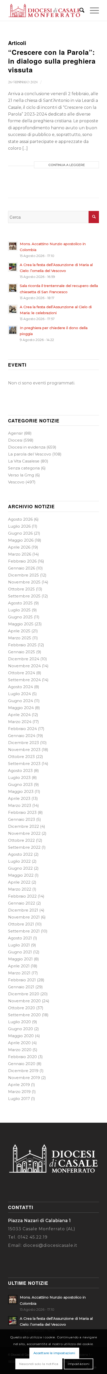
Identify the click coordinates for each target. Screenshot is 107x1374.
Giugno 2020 (20, 1028)
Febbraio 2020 (22, 1056)
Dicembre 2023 (23, 742)
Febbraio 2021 (22, 979)
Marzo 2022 (19, 889)
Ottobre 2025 (21, 589)
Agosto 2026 (20, 519)
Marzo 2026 (19, 554)
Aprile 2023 (19, 798)
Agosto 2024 (20, 686)
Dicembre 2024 (23, 658)
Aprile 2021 (19, 965)
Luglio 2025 (19, 610)
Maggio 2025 (21, 623)
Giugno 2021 (20, 952)
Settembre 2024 (24, 679)
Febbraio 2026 (22, 561)
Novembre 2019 (24, 1077)
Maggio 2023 (21, 791)
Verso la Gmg (21, 475)
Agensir (15, 433)
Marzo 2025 (19, 637)
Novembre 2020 (24, 1000)
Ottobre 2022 (21, 840)
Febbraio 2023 (22, 812)
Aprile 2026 (19, 547)
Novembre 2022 (24, 833)
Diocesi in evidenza (26, 447)
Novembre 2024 (24, 665)
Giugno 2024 (20, 700)
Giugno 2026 (20, 533)
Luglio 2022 (19, 861)
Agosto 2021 (20, 938)
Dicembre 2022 (23, 826)
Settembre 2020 (24, 1014)
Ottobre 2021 (21, 924)
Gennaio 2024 (21, 735)
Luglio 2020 (19, 1021)
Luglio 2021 (19, 945)
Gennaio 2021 (21, 986)
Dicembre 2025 (23, 575)
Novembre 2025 (24, 582)
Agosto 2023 (20, 770)
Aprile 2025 (19, 630)
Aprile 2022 (19, 882)
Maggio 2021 (20, 959)
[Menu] (92, 10)
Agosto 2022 (20, 854)
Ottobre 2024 (21, 672)
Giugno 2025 (20, 616)
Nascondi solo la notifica (38, 1364)
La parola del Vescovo (29, 454)
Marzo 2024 (19, 721)
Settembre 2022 (24, 847)
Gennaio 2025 (21, 651)
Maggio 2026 (21, 540)
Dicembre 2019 (23, 1070)
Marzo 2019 (19, 1091)
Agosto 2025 (20, 603)
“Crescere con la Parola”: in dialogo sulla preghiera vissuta (52, 60)
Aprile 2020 (19, 1042)
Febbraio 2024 (22, 728)
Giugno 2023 (20, 784)
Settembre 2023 (24, 763)
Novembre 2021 (24, 917)
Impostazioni (78, 1364)
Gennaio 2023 (21, 819)
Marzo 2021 (19, 972)
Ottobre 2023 (21, 756)
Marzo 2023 (19, 805)
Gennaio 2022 (21, 903)
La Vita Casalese (23, 461)
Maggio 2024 (21, 707)
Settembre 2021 (24, 931)
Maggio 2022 (21, 875)
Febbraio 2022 (22, 896)
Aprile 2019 (19, 1084)
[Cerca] (79, 10)
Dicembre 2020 (23, 993)
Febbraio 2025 (22, 644)
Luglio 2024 (19, 693)
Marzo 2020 (19, 1049)
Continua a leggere (66, 165)
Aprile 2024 (19, 714)
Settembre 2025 (24, 596)
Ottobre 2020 (21, 1007)
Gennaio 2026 (21, 568)
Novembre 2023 (24, 749)
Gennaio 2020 (21, 1063)
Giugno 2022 (20, 868)
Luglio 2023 (19, 777)
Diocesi (15, 440)
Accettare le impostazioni (54, 1353)
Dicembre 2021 (23, 910)
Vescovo (16, 482)
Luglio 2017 (19, 1098)
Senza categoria (24, 468)
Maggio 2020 (21, 1035)
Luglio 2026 (19, 526)
